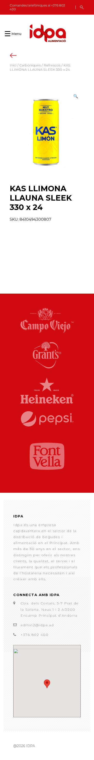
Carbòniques (30, 65)
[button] (75, 96)
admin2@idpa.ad (37, 625)
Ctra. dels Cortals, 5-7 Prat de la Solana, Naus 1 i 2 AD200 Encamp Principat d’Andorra (49, 609)
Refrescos (52, 65)
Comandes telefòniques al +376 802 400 (37, 7)
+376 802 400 (34, 634)
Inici (13, 65)
